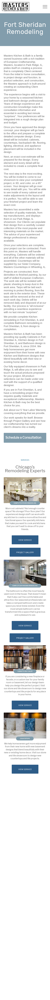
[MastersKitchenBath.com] (15, 6)
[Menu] (43, 6)
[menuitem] (43, 6)
